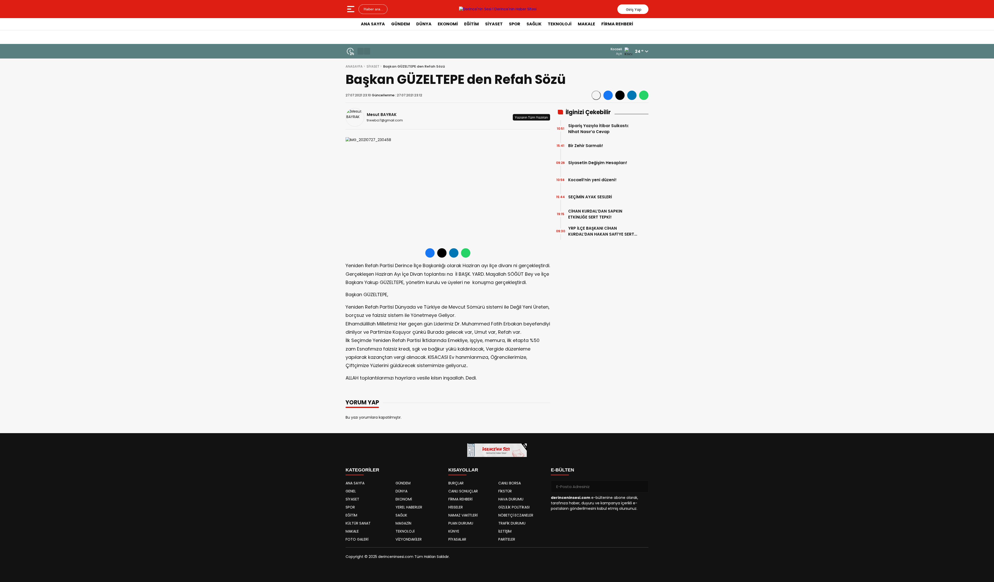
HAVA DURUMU (510, 499)
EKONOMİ (448, 24)
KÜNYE (453, 531)
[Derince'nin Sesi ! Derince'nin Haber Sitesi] (498, 9)
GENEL (351, 491)
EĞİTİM (471, 24)
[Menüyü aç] (351, 9)
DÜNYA (424, 24)
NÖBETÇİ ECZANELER (515, 515)
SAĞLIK (534, 24)
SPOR (514, 24)
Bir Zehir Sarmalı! (585, 145)
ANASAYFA (354, 66)
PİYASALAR (457, 539)
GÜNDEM (400, 24)
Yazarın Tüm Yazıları (531, 117)
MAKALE (586, 24)
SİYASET (494, 24)
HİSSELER (455, 507)
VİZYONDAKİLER (409, 539)
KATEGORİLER (362, 469)
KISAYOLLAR (463, 469)
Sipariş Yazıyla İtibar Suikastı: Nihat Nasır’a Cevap (598, 128)
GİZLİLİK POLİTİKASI (514, 507)
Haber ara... (373, 9)
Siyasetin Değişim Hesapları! (597, 162)
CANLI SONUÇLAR (463, 491)
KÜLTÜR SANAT (358, 523)
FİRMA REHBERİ (617, 24)
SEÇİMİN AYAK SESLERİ (590, 197)
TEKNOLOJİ (560, 24)
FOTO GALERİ (357, 539)
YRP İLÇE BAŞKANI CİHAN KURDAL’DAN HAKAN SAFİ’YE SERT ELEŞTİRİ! (601, 231)
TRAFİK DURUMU (511, 523)
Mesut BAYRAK (382, 114)
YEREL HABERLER (409, 507)
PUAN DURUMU (460, 523)
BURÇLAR (456, 483)
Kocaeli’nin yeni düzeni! (592, 180)
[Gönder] (642, 486)
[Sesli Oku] (596, 95)
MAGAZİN (403, 523)
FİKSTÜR (505, 491)
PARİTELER (506, 539)
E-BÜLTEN (562, 469)
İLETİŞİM (504, 531)
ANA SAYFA (373, 24)
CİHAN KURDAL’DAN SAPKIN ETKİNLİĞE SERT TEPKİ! (595, 214)
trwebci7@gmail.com (385, 120)
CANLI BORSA (509, 483)
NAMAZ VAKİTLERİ (463, 515)
